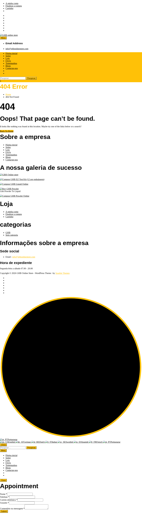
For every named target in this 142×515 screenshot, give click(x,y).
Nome (3, 494)
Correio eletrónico (8, 500)
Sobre (8, 56)
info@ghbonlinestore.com (17, 49)
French (99, 442)
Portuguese (12, 439)
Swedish (70, 442)
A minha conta (12, 3)
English (12, 442)
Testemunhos (11, 63)
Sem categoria (12, 235)
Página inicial (11, 53)
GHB (8, 232)
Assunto (4, 503)
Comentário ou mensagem (12, 508)
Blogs (8, 66)
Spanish (85, 442)
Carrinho (9, 8)
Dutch (42, 442)
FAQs (8, 61)
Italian (55, 442)
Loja (8, 58)
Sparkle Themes (62, 273)
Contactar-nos (12, 68)
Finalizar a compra (14, 6)
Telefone (4, 497)
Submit (4, 511)
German (27, 442)
